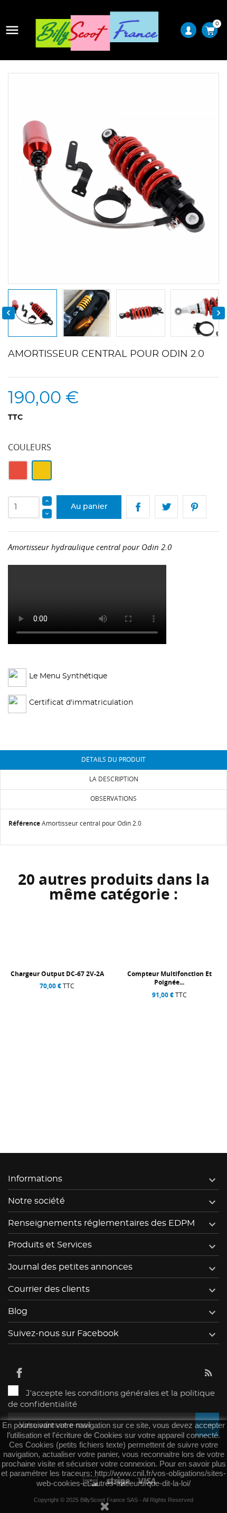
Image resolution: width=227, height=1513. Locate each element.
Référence (24, 823)
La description (113, 778)
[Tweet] (166, 507)
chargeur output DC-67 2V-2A (57, 973)
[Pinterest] (194, 507)
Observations (113, 798)
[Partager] (138, 507)
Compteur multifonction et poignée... (169, 978)
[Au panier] (30, 1097)
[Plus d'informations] (87, 1097)
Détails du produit (113, 759)
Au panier (89, 506)
